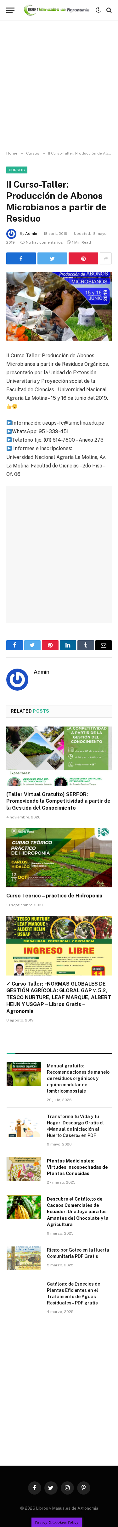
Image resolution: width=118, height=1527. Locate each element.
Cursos (17, 170)
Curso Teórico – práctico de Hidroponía (54, 896)
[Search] (108, 10)
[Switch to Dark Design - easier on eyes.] (98, 10)
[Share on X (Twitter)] (52, 258)
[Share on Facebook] (21, 258)
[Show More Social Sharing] (106, 258)
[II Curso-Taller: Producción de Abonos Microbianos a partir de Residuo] (59, 306)
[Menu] (10, 10)
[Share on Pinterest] (83, 258)
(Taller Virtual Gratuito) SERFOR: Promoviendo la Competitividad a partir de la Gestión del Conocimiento (58, 801)
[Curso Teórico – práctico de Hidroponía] (59, 857)
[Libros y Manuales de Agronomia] (56, 10)
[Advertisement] (59, 86)
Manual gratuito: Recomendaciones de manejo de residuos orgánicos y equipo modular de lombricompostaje (78, 1078)
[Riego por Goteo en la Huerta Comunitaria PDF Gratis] (24, 1258)
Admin (31, 233)
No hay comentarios (44, 242)
